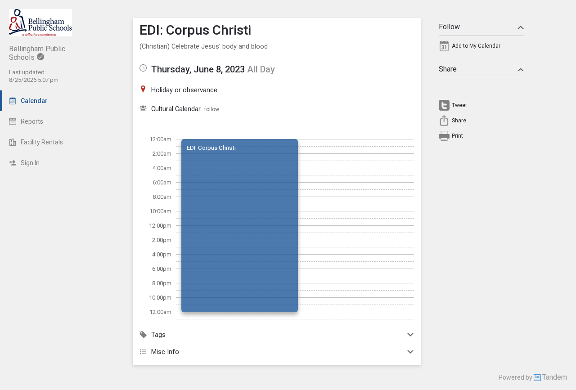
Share (448, 69)
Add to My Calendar (476, 46)
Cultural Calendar (176, 109)
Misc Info (165, 352)
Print (457, 136)
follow (211, 109)
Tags (158, 335)
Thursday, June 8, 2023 (198, 69)
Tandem (554, 377)
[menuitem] (481, 48)
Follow (449, 26)
